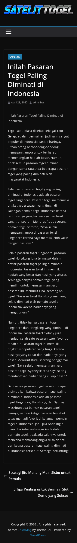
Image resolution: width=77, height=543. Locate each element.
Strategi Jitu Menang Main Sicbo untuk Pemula (40, 475)
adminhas (38, 102)
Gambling (14, 56)
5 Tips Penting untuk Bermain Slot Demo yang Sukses (40, 492)
